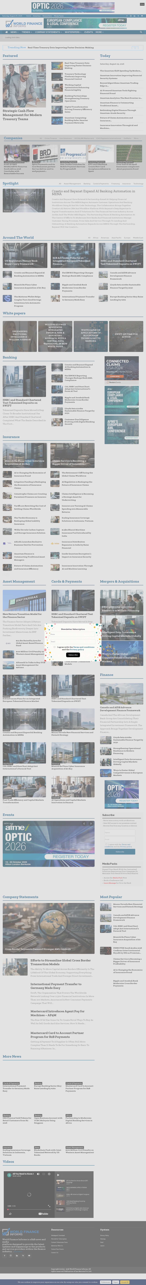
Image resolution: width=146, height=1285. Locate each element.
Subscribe (73, 655)
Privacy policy (77, 649)
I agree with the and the (75, 648)
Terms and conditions (83, 647)
